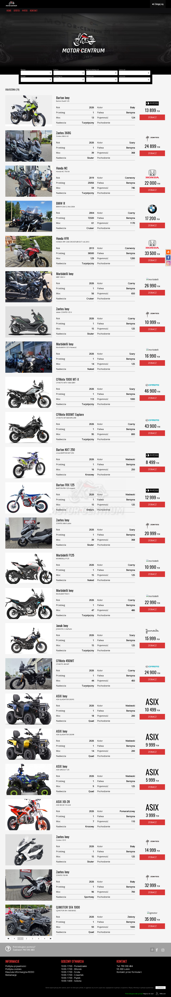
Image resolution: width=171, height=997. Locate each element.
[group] (85, 40)
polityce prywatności (147, 988)
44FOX (25, 10)
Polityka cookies (13, 969)
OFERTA (17, 10)
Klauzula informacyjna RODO (19, 972)
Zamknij (161, 988)
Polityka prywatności (15, 966)
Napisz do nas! (139, 994)
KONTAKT (34, 10)
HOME (9, 10)
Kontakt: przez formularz (129, 972)
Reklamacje (11, 974)
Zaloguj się (159, 4)
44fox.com (163, 994)
